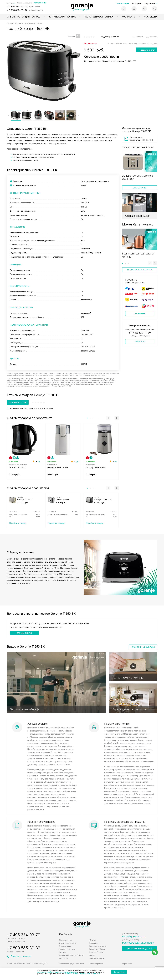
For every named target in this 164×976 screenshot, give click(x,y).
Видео (92, 955)
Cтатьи (92, 940)
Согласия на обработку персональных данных (82, 974)
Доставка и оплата (67, 943)
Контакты (63, 958)
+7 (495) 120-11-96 (140, 332)
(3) (77, 461)
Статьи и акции (122, 3)
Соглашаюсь (119, 972)
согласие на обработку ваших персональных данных (56, 972)
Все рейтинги (139, 188)
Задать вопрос (24, 633)
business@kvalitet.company (138, 942)
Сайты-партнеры (97, 958)
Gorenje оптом (65, 940)
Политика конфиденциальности (71, 964)
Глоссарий (94, 943)
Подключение (65, 946)
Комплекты (128, 17)
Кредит (62, 952)
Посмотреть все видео (143, 647)
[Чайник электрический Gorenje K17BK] (24, 439)
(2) (39, 461)
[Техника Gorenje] (82, 7)
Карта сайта (127, 964)
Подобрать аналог (146, 50)
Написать (140, 342)
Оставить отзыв (17, 403)
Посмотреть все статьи (139, 270)
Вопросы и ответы (97, 946)
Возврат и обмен (97, 949)
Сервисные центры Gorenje (71, 955)
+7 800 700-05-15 (39, 3)
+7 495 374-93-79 (17, 6)
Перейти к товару (17, 523)
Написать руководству (139, 949)
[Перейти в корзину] (144, 8)
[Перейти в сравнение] (134, 8)
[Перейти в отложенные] (123, 8)
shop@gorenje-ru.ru (133, 936)
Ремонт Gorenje (96, 952)
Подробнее (139, 314)
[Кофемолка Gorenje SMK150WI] (62, 439)
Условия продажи (67, 949)
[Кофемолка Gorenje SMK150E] (101, 439)
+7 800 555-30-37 (17, 10)
